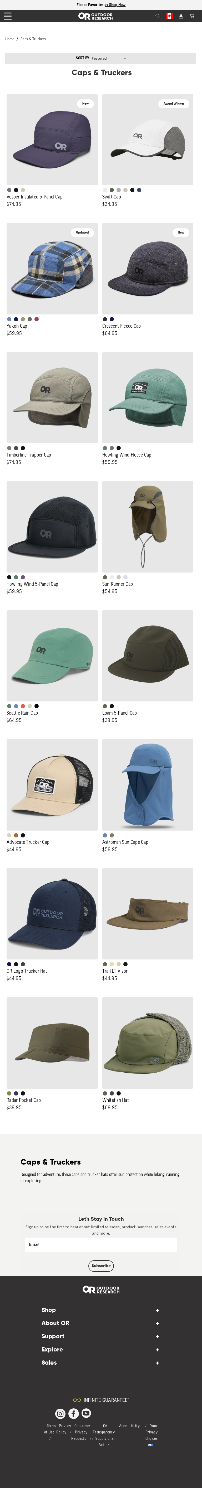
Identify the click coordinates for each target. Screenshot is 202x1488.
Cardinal (23, 706)
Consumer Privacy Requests (80, 1432)
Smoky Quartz (9, 190)
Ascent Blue (16, 706)
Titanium (125, 577)
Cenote (16, 1093)
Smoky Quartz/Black (23, 577)
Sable (23, 319)
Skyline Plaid (9, 319)
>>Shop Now (115, 5)
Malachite (105, 448)
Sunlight (112, 964)
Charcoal (23, 964)
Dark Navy (16, 319)
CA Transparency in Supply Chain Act (104, 1435)
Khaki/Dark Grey (125, 190)
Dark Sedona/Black (16, 835)
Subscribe (101, 1266)
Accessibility (129, 1426)
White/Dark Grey (112, 577)
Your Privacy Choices (151, 1432)
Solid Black (36, 706)
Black (16, 190)
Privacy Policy (63, 1429)
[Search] (146, 16)
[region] (101, 5)
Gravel (9, 448)
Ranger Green (105, 577)
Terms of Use (50, 1429)
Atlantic (16, 448)
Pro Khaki (30, 706)
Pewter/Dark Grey (119, 190)
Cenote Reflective (139, 190)
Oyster (119, 964)
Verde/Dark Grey (112, 190)
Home (9, 39)
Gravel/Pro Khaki (23, 190)
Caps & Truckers (33, 39)
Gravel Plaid (30, 319)
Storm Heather (105, 319)
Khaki (119, 577)
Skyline (105, 835)
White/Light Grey (105, 190)
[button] (191, 16)
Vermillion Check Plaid (36, 319)
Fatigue (9, 1093)
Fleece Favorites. (91, 5)
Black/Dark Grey (132, 190)
